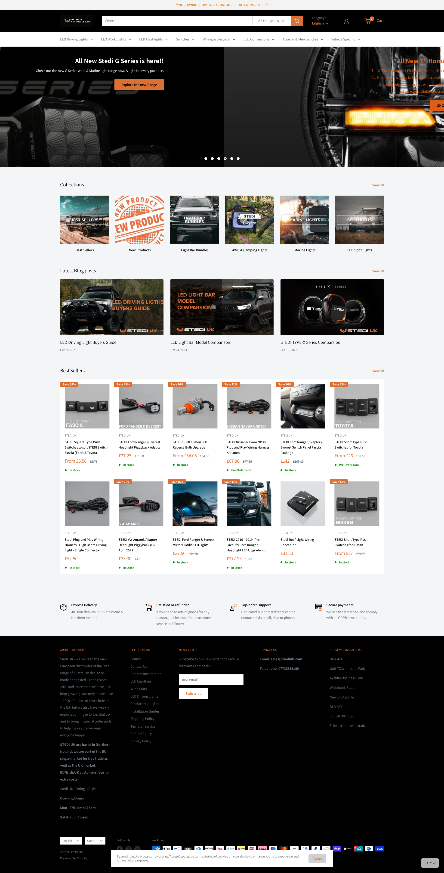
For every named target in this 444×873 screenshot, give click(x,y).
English (67, 841)
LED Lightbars (141, 681)
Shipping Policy (142, 718)
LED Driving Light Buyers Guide (88, 342)
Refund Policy (141, 733)
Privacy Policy (140, 741)
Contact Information (146, 673)
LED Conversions (256, 39)
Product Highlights (144, 703)
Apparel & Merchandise (300, 39)
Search (135, 658)
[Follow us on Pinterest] (137, 849)
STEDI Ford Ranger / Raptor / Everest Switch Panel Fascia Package (301, 447)
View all (378, 185)
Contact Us (138, 666)
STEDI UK (340, 435)
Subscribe (193, 693)
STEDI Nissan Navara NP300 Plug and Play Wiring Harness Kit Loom (248, 447)
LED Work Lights (113, 39)
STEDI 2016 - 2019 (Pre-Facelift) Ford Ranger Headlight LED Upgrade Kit (246, 545)
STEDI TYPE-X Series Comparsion (310, 342)
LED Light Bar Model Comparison (200, 342)
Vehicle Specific (343, 39)
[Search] (297, 21)
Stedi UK (70, 435)
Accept (317, 858)
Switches (183, 39)
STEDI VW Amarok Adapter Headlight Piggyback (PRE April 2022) (138, 545)
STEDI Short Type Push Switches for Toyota (351, 444)
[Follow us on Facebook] (120, 849)
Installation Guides (145, 711)
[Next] (384, 220)
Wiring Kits (138, 688)
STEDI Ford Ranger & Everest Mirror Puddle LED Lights (193, 542)
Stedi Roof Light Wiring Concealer (297, 542)
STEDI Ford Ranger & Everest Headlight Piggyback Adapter (140, 444)
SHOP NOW (222, 105)
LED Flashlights (151, 39)
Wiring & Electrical (216, 39)
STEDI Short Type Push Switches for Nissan (351, 542)
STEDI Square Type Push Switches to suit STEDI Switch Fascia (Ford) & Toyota (86, 447)
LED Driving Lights (74, 39)
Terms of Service (142, 726)
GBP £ (91, 841)
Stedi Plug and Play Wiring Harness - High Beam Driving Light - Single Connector (86, 545)
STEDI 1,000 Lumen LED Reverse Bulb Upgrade (190, 444)
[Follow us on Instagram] (128, 849)
